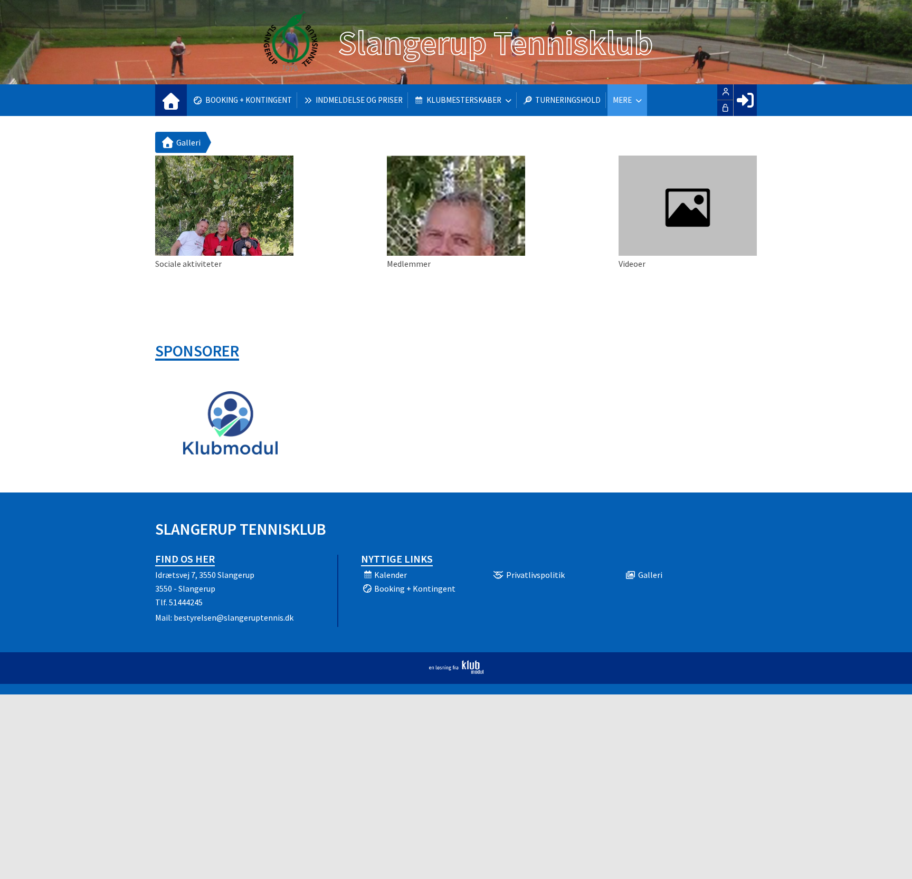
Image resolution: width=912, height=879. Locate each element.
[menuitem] (171, 100)
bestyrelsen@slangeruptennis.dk (233, 617)
